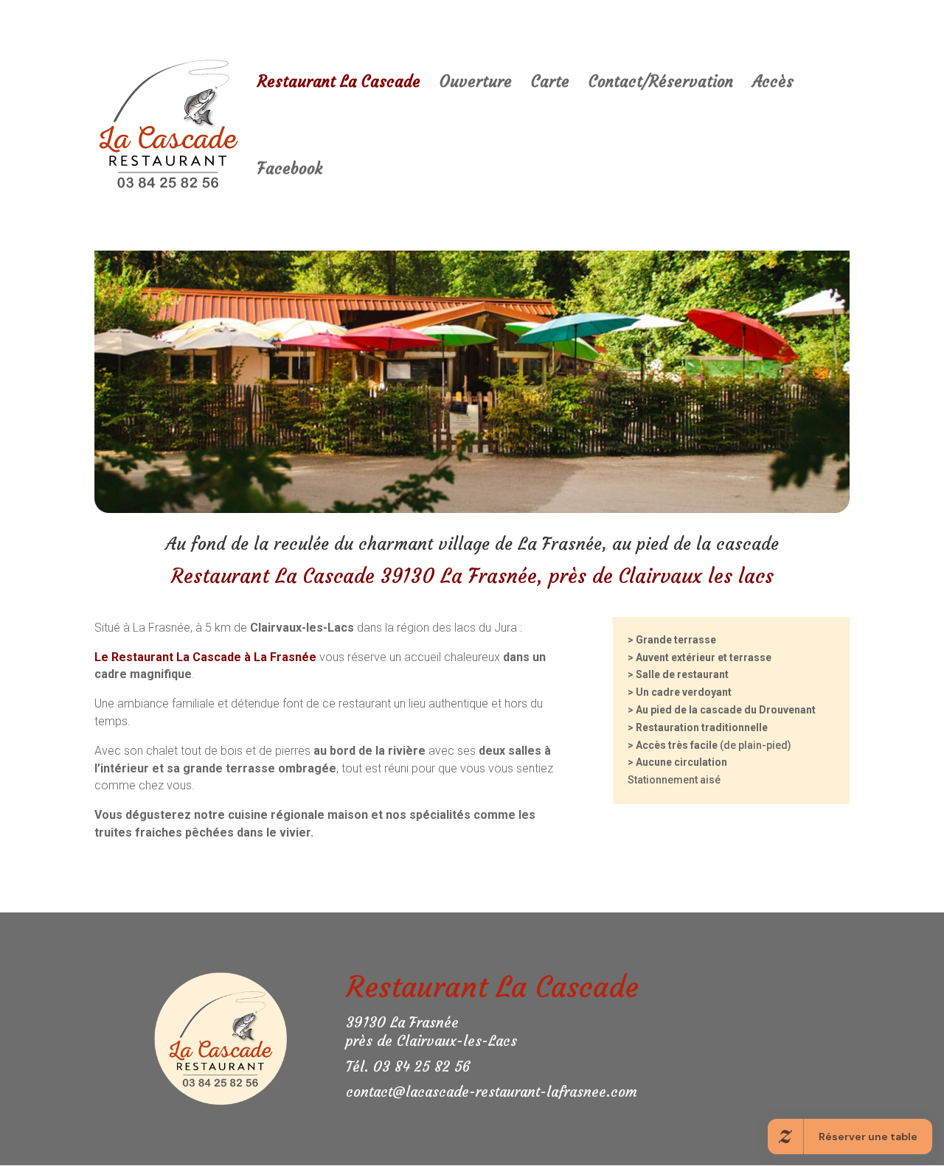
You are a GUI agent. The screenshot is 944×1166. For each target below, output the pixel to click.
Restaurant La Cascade (338, 84)
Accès (773, 84)
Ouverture (476, 84)
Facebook (289, 171)
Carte (550, 84)
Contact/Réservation (661, 84)
